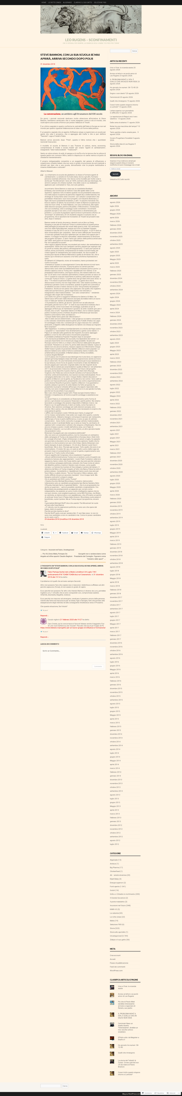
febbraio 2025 (115, 271)
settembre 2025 (116, 244)
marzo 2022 (115, 404)
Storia (112, 928)
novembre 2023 (116, 328)
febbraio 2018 (115, 590)
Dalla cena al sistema (118, 122)
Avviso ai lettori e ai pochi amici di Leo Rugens (128, 995)
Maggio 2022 (115, 396)
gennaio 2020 (115, 502)
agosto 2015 (115, 704)
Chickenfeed (115, 871)
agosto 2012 (115, 840)
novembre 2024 (116, 282)
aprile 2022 (114, 400)
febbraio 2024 (115, 316)
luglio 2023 (114, 343)
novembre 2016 (116, 647)
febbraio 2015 (115, 726)
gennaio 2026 (115, 229)
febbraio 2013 (115, 818)
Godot (112, 890)
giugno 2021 (115, 438)
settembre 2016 (116, 654)
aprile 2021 (114, 445)
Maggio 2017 (115, 624)
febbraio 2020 (115, 499)
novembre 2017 (116, 601)
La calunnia (114, 913)
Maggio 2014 (115, 761)
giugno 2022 (115, 392)
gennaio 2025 (115, 274)
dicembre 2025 (116, 233)
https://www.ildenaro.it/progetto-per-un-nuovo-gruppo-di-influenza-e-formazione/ (73, 628)
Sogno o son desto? (118, 93)
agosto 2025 (115, 248)
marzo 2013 (115, 814)
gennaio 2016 (115, 685)
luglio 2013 (114, 799)
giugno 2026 (115, 210)
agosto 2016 (115, 658)
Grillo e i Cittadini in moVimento (122, 894)
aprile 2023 (114, 354)
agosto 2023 (115, 339)
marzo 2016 (115, 677)
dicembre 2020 (116, 461)
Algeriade (67, 2)
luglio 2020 (114, 480)
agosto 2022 (115, 385)
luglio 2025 (114, 252)
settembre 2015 (116, 700)
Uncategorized (68, 550)
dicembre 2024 (116, 278)
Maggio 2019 (115, 533)
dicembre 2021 (116, 415)
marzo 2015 (115, 723)
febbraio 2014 (115, 772)
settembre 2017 (116, 609)
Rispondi (44, 616)
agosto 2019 (115, 521)
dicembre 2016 (116, 643)
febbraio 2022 (115, 407)
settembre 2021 (116, 426)
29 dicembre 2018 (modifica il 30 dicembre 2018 (64, 519)
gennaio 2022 (115, 411)
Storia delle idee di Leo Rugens (122, 144)
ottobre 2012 (115, 833)
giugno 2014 (115, 757)
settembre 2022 (116, 381)
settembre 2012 (116, 837)
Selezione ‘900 (100, 2)
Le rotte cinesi (54, 2)
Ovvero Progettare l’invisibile (121, 138)
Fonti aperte (114, 886)
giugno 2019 (115, 529)
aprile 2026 (114, 217)
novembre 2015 (116, 692)
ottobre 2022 (115, 377)
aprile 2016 (114, 673)
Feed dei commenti (117, 967)
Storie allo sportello (117, 932)
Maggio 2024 (115, 305)
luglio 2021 (114, 434)
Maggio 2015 (115, 715)
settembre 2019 (116, 518)
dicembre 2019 (116, 506)
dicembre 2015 (116, 688)
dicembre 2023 (116, 324)
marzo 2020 (115, 495)
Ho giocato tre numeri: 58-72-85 (123, 87)
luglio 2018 (114, 571)
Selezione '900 (116, 924)
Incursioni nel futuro (56, 550)
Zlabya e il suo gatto (83, 2)
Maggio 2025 (115, 259)
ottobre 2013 (115, 787)
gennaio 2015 (115, 730)
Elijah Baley (114, 879)
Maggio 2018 (115, 578)
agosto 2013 (115, 795)
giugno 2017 (115, 620)
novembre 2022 (116, 373)
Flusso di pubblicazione (119, 963)
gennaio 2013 (115, 821)
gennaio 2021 (115, 457)
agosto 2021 (115, 430)
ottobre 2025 (115, 240)
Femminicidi (115, 97)
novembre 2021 (116, 419)
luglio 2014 (114, 753)
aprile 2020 (114, 491)
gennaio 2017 (115, 639)
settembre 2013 (116, 791)
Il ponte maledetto (117, 902)
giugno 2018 (115, 574)
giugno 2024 (115, 301)
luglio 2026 (114, 206)
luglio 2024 (114, 297)
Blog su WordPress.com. (131, 1094)
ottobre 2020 (115, 468)
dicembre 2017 (116, 597)
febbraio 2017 (115, 635)
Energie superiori (116, 883)
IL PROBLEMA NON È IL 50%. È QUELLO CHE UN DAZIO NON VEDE (123, 80)
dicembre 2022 (116, 369)
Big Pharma (114, 867)
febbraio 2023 (115, 362)
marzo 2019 (115, 540)
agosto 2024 (115, 293)
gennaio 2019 (115, 548)
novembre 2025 (116, 236)
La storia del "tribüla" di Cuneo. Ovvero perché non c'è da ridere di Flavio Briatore (128, 1063)
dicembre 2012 (116, 825)
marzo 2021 (115, 449)
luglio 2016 (114, 662)
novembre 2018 (116, 555)
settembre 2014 (116, 745)
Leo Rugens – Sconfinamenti (91, 19)
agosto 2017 (115, 612)
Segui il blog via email (121, 155)
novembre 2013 (116, 783)
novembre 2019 (116, 510)
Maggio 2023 (115, 350)
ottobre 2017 (115, 605)
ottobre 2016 (115, 650)
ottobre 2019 (115, 514)
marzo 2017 (115, 631)
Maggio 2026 (115, 214)
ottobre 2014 (115, 742)
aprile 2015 (114, 719)
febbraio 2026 (115, 225)
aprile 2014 (114, 764)
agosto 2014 (115, 749)
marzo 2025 (115, 267)
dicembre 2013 (116, 780)
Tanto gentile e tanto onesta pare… (123, 132)
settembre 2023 (116, 335)
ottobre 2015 (115, 696)
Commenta (98, 666)
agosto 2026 (115, 202)
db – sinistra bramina (118, 875)
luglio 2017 (114, 616)
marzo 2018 (115, 586)
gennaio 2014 (115, 776)
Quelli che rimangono (118, 101)
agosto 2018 (115, 567)
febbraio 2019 (115, 544)
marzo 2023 (115, 358)
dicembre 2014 (116, 734)
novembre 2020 (116, 464)
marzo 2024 (115, 312)
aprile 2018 (114, 582)
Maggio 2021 (115, 442)
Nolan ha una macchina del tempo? (123, 126)
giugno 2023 (115, 347)
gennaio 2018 (115, 593)
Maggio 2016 (115, 669)
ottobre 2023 (115, 331)
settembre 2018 (116, 563)
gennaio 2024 (115, 320)
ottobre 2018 (115, 559)
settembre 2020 (116, 472)
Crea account (115, 955)
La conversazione (52, 114)
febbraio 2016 (115, 681)
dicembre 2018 (116, 552)
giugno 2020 (115, 483)
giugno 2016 (115, 666)
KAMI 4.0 (113, 909)
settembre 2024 (116, 290)
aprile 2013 (114, 810)
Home (43, 2)
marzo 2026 (115, 221)
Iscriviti (115, 174)
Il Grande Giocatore (117, 898)
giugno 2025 (115, 255)
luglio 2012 (114, 844)
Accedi (112, 959)
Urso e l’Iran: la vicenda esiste (121, 68)
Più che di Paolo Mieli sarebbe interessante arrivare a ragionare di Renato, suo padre (126, 1005)
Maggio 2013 (115, 806)
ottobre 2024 (115, 286)
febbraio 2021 (115, 453)
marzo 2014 (115, 768)
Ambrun (113, 864)
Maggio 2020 (115, 487)
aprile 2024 (114, 309)
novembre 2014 (116, 738)
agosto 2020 (115, 476)
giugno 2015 (115, 711)
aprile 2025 (114, 263)
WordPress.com (116, 971)
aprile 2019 (114, 536)
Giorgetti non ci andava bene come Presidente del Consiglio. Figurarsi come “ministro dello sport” (90, 556)
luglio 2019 (114, 525)
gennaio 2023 (115, 366)
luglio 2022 (114, 388)
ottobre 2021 (115, 423)
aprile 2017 (114, 628)
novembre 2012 (116, 829)
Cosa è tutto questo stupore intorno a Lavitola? (129, 1073)
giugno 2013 (115, 802)
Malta (112, 921)
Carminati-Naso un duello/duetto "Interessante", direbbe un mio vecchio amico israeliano (128, 1027)
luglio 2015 (114, 707)
